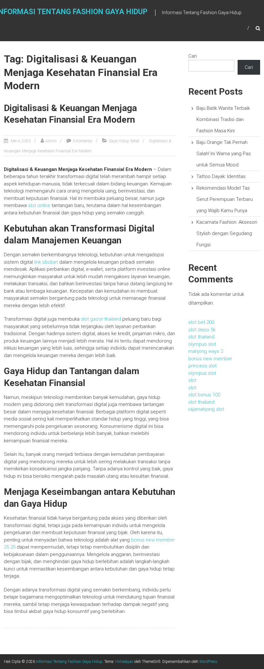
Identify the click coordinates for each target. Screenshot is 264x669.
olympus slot (202, 344)
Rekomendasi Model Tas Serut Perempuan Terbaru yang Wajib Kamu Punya (224, 199)
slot (192, 380)
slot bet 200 (201, 322)
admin (51, 141)
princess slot (202, 366)
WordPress (208, 661)
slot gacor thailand (101, 319)
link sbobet (46, 262)
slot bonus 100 (204, 395)
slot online (39, 205)
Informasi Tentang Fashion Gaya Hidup (69, 661)
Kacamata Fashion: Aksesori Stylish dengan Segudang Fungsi (226, 233)
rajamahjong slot (206, 409)
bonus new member (210, 359)
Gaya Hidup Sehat (124, 141)
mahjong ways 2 (205, 351)
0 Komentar (82, 141)
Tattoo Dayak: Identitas (221, 176)
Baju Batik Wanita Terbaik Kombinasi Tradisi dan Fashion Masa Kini (223, 119)
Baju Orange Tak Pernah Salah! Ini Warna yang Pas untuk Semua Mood (223, 153)
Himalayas (124, 661)
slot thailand (201, 337)
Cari (192, 56)
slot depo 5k (201, 330)
